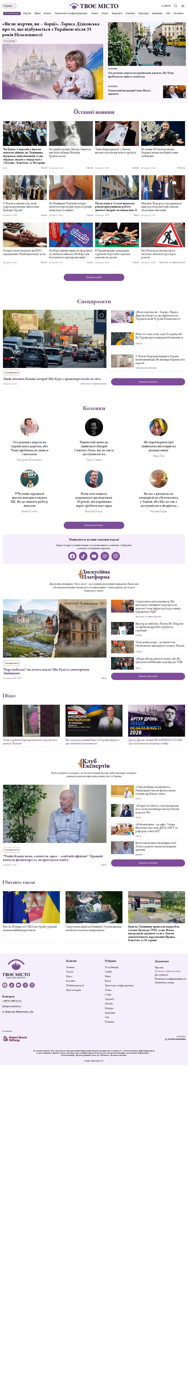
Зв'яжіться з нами (164, 982)
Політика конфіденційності (170, 978)
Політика (179, 13)
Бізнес (47, 13)
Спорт (105, 13)
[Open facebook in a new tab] (72, 556)
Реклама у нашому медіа (168, 971)
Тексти (69, 971)
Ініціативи (157, 13)
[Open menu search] (175, 6)
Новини (70, 967)
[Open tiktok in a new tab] (83, 556)
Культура (143, 13)
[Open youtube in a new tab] (94, 556)
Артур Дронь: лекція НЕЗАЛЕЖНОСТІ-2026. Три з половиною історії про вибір (155, 741)
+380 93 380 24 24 (11, 1000)
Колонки (94, 408)
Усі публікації (11, 13)
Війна (38, 13)
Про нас (159, 967)
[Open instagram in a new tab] (105, 556)
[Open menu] (183, 6)
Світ (168, 13)
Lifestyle (130, 13)
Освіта (94, 13)
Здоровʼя (117, 13)
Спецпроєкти (94, 301)
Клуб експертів (73, 990)
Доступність (161, 974)
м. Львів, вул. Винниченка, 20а (17, 1011)
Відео (10, 696)
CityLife (27, 13)
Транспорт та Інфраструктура (71, 13)
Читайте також (20, 882)
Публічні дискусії (75, 985)
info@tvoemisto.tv (11, 1006)
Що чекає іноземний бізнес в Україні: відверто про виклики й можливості (93, 741)
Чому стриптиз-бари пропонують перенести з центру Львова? (30, 741)
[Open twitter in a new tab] (115, 556)
